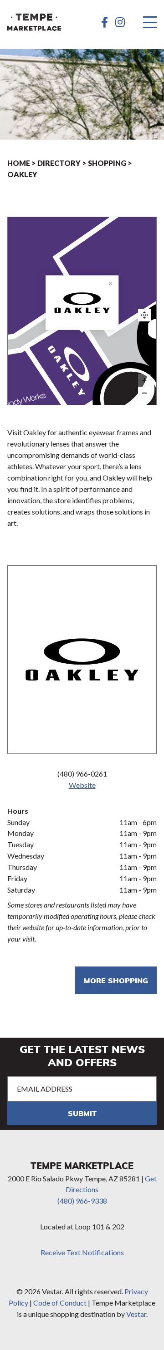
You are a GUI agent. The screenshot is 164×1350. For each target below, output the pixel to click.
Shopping (107, 163)
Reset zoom (144, 315)
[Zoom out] (144, 393)
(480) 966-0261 (82, 773)
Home (18, 163)
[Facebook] (104, 22)
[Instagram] (120, 22)
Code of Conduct (60, 1302)
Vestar (136, 1314)
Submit (82, 1113)
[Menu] (150, 22)
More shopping (116, 980)
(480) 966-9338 (82, 1200)
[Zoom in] (144, 380)
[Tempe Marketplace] (34, 22)
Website (82, 785)
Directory (59, 163)
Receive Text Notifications (82, 1252)
